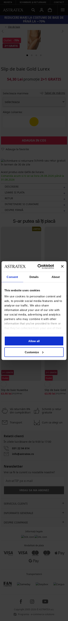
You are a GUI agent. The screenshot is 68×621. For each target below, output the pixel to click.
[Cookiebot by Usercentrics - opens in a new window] (40, 266)
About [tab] (56, 277)
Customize (32, 352)
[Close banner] (62, 266)
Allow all (34, 341)
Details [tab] (34, 277)
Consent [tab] (12, 277)
